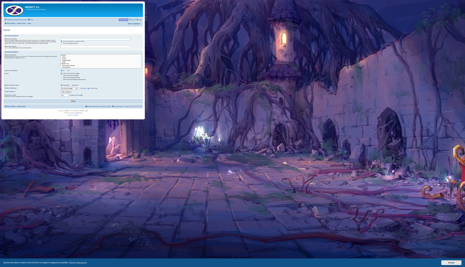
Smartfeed (24, 19)
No (68, 70)
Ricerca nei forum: (10, 55)
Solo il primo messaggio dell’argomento (74, 79)
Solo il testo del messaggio (71, 75)
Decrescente (93, 88)
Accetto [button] (451, 263)
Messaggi (66, 85)
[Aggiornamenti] (101, 60)
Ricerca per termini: (11, 39)
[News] (101, 57)
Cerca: (7, 73)
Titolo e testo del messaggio (71, 73)
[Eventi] (101, 59)
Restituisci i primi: (10, 95)
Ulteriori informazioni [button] (78, 263)
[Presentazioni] (101, 67)
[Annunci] (101, 55)
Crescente (83, 88)
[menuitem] (30, 19)
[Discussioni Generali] (101, 66)
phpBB (66, 110)
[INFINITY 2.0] (101, 64)
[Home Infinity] (14, 10)
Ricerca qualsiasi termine (70, 43)
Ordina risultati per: (11, 88)
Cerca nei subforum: (11, 70)
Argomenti (75, 85)
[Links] (101, 62)
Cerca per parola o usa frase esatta (73, 41)
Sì (63, 70)
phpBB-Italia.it (79, 113)
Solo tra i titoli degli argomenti (71, 77)
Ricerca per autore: (11, 46)
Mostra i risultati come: (12, 85)
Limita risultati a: (10, 91)
